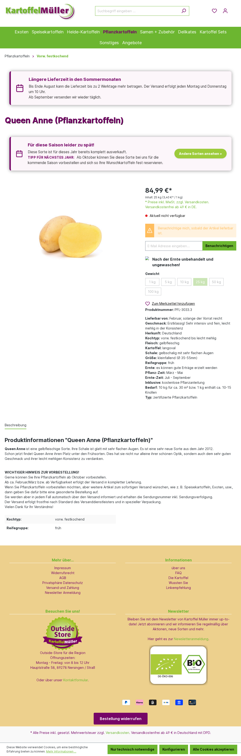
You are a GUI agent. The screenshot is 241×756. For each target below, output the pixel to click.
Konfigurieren (173, 749)
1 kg (152, 282)
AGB (62, 578)
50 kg (216, 282)
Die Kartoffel (178, 578)
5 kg (168, 282)
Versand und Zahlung (62, 588)
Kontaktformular (75, 680)
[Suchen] (183, 11)
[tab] (15, 425)
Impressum (62, 568)
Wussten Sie (178, 583)
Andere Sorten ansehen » (200, 154)
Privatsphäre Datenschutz (62, 583)
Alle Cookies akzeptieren (213, 749)
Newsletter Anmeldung (62, 593)
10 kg (184, 282)
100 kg (153, 292)
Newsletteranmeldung (191, 639)
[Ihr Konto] (225, 10)
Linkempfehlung (178, 588)
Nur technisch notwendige (132, 749)
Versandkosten (117, 733)
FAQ (178, 573)
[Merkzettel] (214, 10)
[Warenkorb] (233, 9)
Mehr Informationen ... (61, 751)
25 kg (200, 282)
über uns (178, 568)
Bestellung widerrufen (120, 718)
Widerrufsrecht (62, 573)
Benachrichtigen (219, 246)
